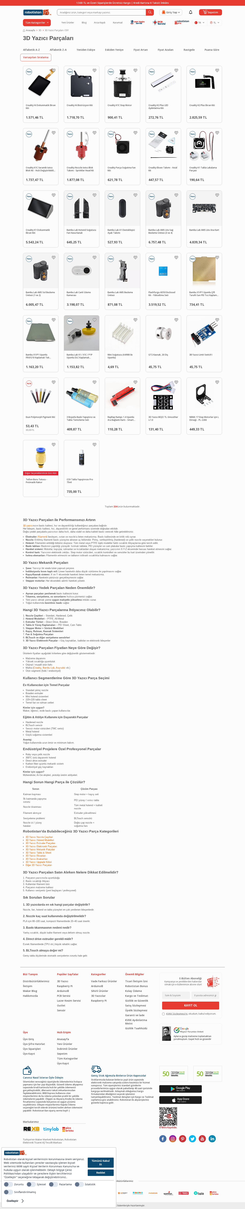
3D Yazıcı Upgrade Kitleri (39, 862)
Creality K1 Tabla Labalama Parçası (203, 169)
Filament (42, 536)
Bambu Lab (49, 667)
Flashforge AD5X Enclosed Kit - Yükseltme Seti (162, 294)
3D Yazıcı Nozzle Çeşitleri (39, 837)
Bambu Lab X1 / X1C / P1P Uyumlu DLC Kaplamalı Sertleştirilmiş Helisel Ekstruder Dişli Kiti (79, 356)
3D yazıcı (28, 525)
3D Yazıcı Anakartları (37, 859)
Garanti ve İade (134, 1015)
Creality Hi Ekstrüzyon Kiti (80, 105)
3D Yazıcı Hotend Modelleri (40, 840)
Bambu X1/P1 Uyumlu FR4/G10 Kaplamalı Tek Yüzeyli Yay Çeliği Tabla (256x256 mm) (37, 356)
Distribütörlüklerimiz (36, 981)
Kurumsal (117, 22)
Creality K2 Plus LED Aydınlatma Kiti (158, 107)
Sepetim (62, 1053)
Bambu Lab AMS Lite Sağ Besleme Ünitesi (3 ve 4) (161, 232)
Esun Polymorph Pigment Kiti (40, 417)
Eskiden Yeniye (114, 49)
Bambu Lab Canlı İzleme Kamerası (79, 294)
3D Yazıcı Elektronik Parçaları (41, 846)
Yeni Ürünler (68, 22)
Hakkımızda (30, 995)
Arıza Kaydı (99, 22)
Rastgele (189, 49)
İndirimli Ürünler (67, 1048)
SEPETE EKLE (46, 116)
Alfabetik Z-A (58, 49)
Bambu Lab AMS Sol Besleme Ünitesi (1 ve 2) (40, 294)
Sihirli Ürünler (99, 991)
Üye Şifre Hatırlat (34, 1044)
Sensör (61, 1010)
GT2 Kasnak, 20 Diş (158, 354)
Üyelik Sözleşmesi (136, 1010)
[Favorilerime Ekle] (54, 70)
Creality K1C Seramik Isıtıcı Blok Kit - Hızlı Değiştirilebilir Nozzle (40, 169)
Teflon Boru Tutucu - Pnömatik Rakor (36, 481)
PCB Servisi (63, 995)
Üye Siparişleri (32, 1048)
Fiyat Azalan (165, 49)
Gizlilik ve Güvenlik (136, 1000)
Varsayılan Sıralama (35, 57)
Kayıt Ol (190, 1005)
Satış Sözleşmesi (135, 1005)
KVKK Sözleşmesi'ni (176, 1013)
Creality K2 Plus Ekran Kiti (202, 105)
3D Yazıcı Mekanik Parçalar (40, 849)
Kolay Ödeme (133, 991)
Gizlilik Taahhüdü (136, 1028)
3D (40, 30)
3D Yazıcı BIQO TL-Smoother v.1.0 (163, 419)
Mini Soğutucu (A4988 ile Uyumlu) (120, 356)
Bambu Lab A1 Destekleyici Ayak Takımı (121, 232)
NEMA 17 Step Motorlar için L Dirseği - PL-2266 (204, 419)
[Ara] (150, 12)
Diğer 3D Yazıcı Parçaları (39, 865)
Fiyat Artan (141, 49)
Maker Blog (30, 991)
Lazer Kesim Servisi (69, 1000)
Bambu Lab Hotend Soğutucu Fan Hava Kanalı (81, 232)
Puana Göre (212, 49)
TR (199, 22)
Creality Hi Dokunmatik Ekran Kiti (41, 107)
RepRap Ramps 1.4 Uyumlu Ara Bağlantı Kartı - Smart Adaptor (121, 419)
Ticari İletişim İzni (136, 981)
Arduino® (63, 991)
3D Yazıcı (62, 981)
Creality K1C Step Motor (120, 105)
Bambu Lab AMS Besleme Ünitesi (120, 294)
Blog (84, 22)
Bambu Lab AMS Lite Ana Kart (204, 230)
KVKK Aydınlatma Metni (136, 1021)
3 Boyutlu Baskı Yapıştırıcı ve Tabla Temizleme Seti (81, 419)
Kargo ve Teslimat (136, 995)
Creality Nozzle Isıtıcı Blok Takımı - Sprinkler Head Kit (80, 169)
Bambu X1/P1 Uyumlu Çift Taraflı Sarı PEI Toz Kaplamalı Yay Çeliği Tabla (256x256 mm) (204, 294)
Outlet (61, 1005)
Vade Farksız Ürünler (104, 981)
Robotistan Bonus (136, 986)
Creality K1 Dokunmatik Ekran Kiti (38, 232)
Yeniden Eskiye (86, 49)
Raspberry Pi (65, 986)
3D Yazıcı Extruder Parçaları (40, 843)
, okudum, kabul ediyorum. (191, 1013)
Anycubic (60, 667)
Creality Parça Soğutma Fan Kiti (122, 169)
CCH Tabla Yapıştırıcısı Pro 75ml (80, 481)
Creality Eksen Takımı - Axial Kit (163, 169)
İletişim (27, 986)
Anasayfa (30, 30)
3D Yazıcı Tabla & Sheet (38, 852)
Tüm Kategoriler (67, 1058)
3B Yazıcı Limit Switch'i (200, 354)
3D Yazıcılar (98, 995)
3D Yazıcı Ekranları (36, 855)
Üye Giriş (28, 1039)
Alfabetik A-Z (31, 49)
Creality (37, 667)
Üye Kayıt (29, 1053)
